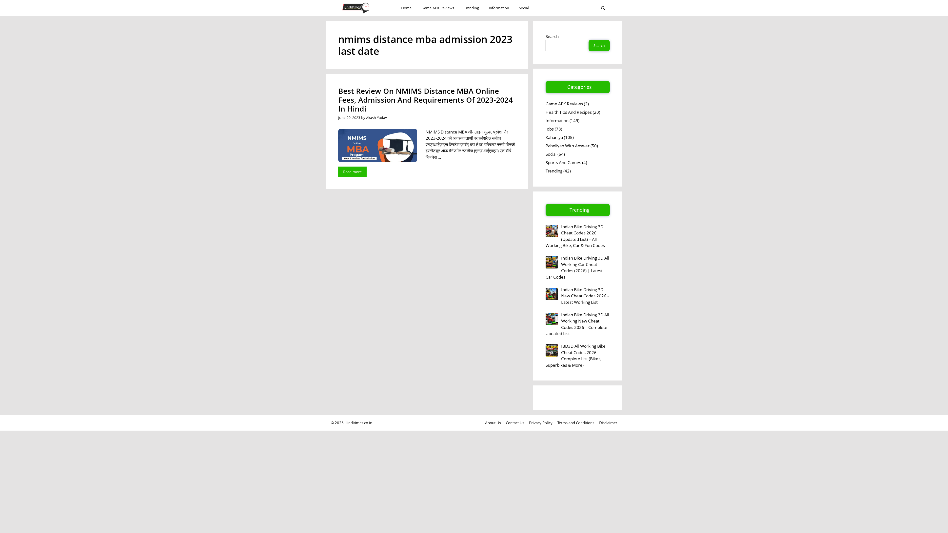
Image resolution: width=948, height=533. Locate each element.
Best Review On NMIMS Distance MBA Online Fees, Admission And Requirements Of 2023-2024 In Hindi (425, 100)
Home (406, 7)
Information (499, 7)
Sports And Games (563, 162)
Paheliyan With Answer (568, 146)
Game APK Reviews (437, 7)
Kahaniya (554, 137)
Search (552, 36)
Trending (471, 7)
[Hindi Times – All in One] (366, 8)
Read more (352, 171)
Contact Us (515, 422)
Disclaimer (608, 422)
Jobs (550, 129)
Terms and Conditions (575, 422)
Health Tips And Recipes (569, 112)
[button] (603, 8)
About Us (493, 422)
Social (524, 7)
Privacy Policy (541, 422)
